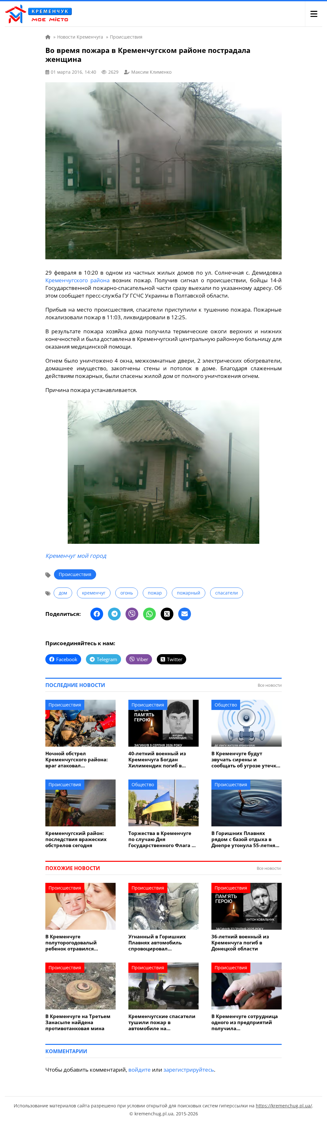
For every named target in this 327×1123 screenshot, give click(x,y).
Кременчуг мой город (75, 555)
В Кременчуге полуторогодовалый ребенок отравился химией (71, 943)
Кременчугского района (77, 280)
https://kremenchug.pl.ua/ (284, 1106)
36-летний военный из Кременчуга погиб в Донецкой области (240, 943)
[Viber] (131, 614)
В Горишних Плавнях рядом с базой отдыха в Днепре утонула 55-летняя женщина (244, 839)
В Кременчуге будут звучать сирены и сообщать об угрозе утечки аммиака (245, 759)
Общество (226, 705)
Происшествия (75, 574)
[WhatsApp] (149, 614)
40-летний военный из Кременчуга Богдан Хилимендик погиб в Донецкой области (157, 759)
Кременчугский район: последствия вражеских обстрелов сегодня (76, 839)
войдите (139, 1069)
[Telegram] (114, 614)
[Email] (184, 614)
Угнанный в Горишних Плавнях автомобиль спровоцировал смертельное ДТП (157, 943)
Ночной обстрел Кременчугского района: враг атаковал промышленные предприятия (76, 759)
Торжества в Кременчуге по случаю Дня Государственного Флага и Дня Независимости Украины (161, 839)
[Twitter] (167, 614)
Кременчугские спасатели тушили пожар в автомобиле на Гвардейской (161, 1022)
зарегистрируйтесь (189, 1069)
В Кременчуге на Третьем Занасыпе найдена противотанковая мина (77, 1022)
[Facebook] (96, 614)
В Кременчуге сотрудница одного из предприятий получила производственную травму (245, 1022)
